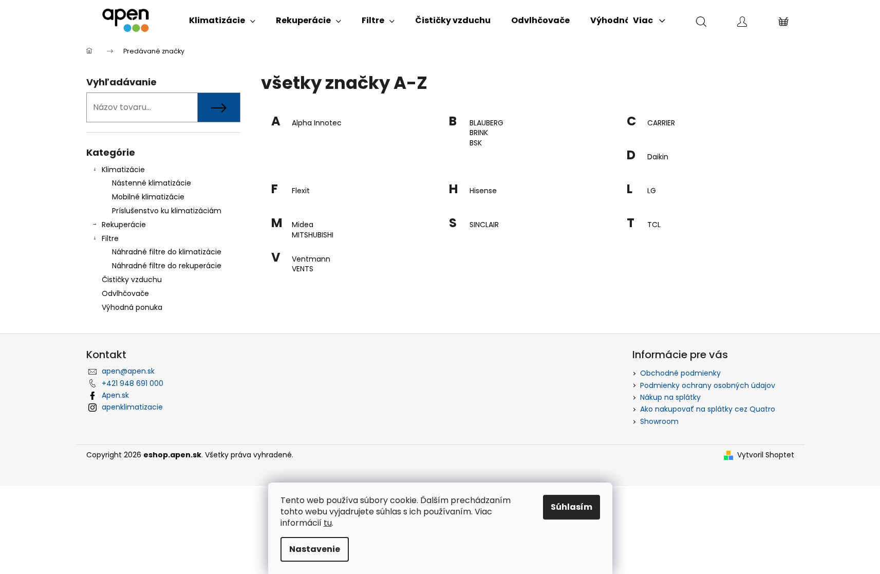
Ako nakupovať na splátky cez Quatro (707, 409)
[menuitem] (222, 20)
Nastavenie (314, 549)
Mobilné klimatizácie (148, 197)
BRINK (479, 133)
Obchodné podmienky (680, 373)
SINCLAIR (484, 225)
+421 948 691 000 (132, 383)
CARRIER (661, 123)
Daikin (657, 157)
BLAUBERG (486, 123)
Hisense (483, 191)
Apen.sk (115, 395)
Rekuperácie (124, 224)
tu (328, 523)
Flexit (301, 191)
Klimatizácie (123, 169)
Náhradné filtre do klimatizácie (166, 252)
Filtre (110, 238)
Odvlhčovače (125, 293)
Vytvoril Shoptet (765, 455)
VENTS (302, 269)
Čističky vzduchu (132, 279)
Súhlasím (571, 507)
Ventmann (311, 259)
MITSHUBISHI (312, 235)
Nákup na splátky (670, 397)
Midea (302, 225)
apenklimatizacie (132, 407)
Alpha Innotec (317, 123)
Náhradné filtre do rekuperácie (166, 266)
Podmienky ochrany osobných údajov (707, 385)
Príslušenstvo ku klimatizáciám (166, 211)
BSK (476, 143)
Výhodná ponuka (132, 307)
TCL (654, 225)
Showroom (659, 421)
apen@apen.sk (128, 371)
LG (651, 191)
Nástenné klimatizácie (151, 183)
